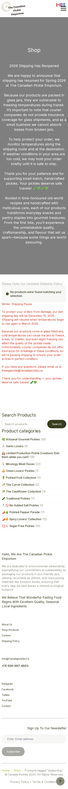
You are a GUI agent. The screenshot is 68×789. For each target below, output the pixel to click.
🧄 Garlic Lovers (12, 446)
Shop (17, 770)
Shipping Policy (11, 641)
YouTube (7, 700)
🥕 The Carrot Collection (18, 484)
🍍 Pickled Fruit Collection (19, 477)
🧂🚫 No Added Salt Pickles (20, 505)
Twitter (6, 694)
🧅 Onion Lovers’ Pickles (18, 471)
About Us (7, 624)
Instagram (7, 683)
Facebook (8, 689)
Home (6, 770)
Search (57, 424)
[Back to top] (60, 781)
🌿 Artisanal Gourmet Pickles (21, 439)
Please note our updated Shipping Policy (32, 283)
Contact (6, 635)
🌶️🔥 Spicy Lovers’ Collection (21, 519)
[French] (63, 4)
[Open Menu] (63, 8)
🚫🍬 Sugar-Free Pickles (18, 526)
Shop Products (10, 629)
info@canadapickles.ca (15, 658)
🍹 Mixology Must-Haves (18, 464)
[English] (58, 4)
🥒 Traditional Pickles (16, 498)
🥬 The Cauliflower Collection (21, 491)
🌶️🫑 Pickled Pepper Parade (21, 512)
